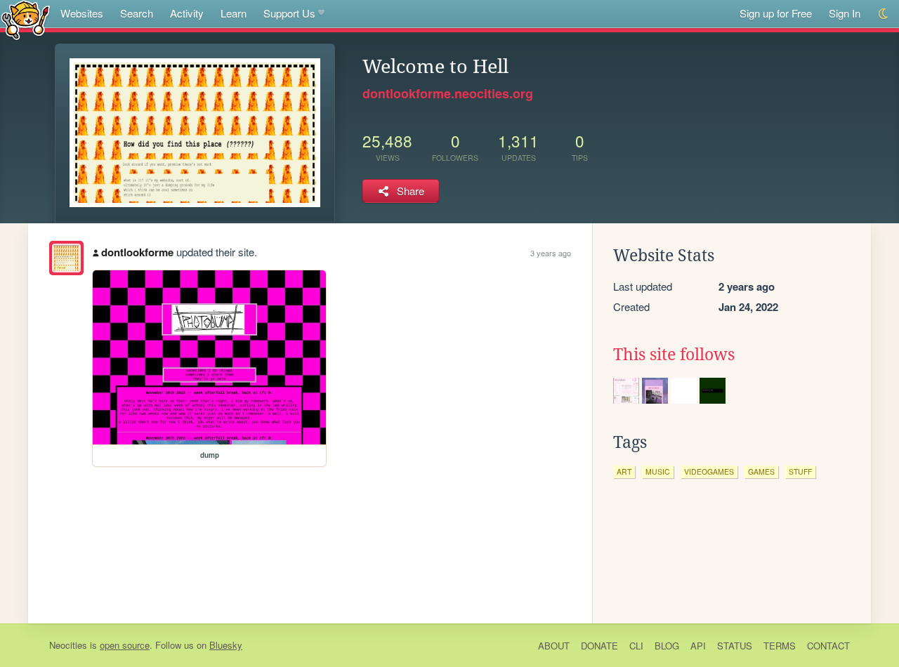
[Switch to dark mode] (884, 13)
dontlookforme (137, 252)
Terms (779, 645)
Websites (81, 13)
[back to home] (25, 19)
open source (125, 645)
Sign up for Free (776, 13)
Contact (828, 645)
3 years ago (550, 252)
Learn (234, 13)
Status (734, 645)
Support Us (289, 13)
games (761, 471)
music (657, 471)
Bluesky (225, 645)
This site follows (674, 354)
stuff (800, 471)
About (554, 645)
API (698, 645)
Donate (599, 645)
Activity (187, 13)
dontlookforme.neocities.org (447, 93)
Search (136, 13)
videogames (709, 471)
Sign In (844, 13)
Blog (667, 645)
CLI (636, 645)
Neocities (68, 645)
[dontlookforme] (66, 258)
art (624, 471)
